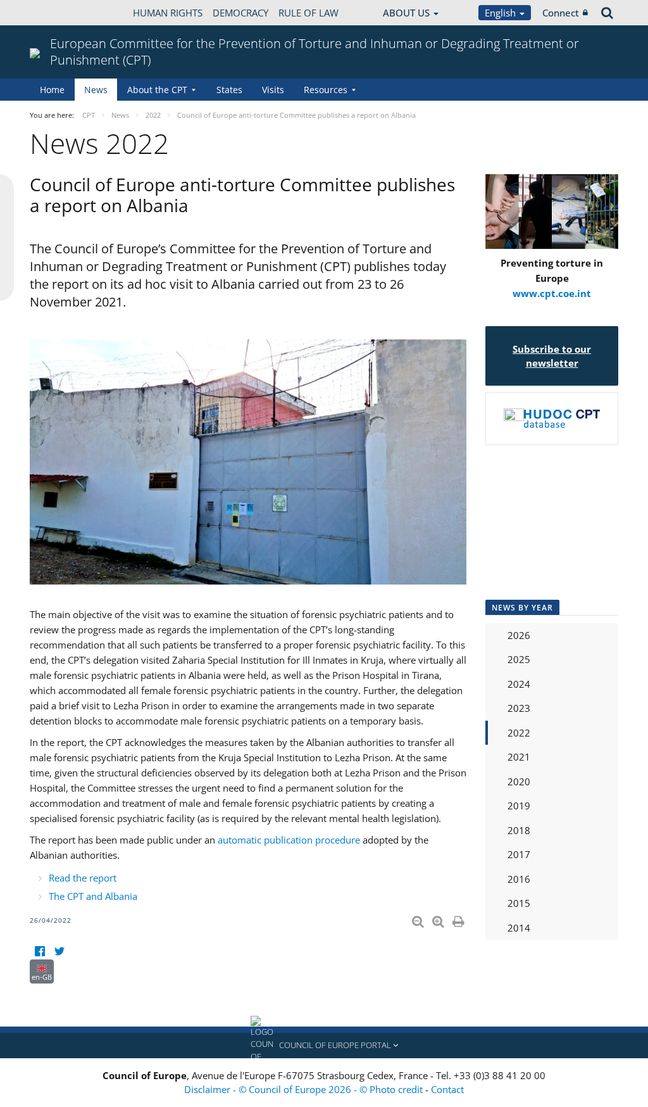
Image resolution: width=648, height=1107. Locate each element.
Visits (273, 90)
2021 (519, 756)
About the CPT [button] (157, 90)
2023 (519, 708)
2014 (519, 927)
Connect (560, 12)
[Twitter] (59, 951)
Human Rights (167, 12)
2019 (519, 805)
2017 (519, 854)
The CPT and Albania (93, 896)
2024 (519, 684)
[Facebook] (39, 951)
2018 (519, 830)
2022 (519, 732)
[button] (324, 1045)
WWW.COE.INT (61, 12)
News (96, 90)
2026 (519, 635)
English (501, 12)
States (229, 90)
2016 (519, 879)
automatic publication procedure (289, 839)
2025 (519, 659)
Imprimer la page (459, 919)
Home (52, 90)
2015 (519, 903)
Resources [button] (325, 90)
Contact (447, 1089)
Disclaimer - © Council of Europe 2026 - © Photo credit (304, 1089)
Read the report (82, 877)
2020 (519, 781)
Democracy (240, 12)
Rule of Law (308, 12)
